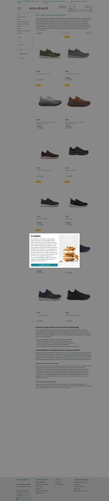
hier (57, 252)
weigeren (33, 257)
